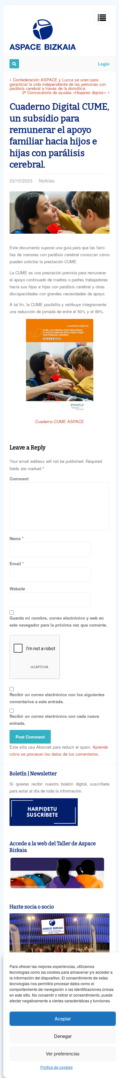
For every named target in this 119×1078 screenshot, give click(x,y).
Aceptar (63, 1018)
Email (15, 563)
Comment (19, 479)
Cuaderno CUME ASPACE (59, 421)
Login (103, 64)
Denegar (63, 1036)
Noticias (47, 180)
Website (17, 589)
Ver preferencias (63, 1053)
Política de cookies (56, 1067)
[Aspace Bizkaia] (43, 48)
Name (15, 538)
